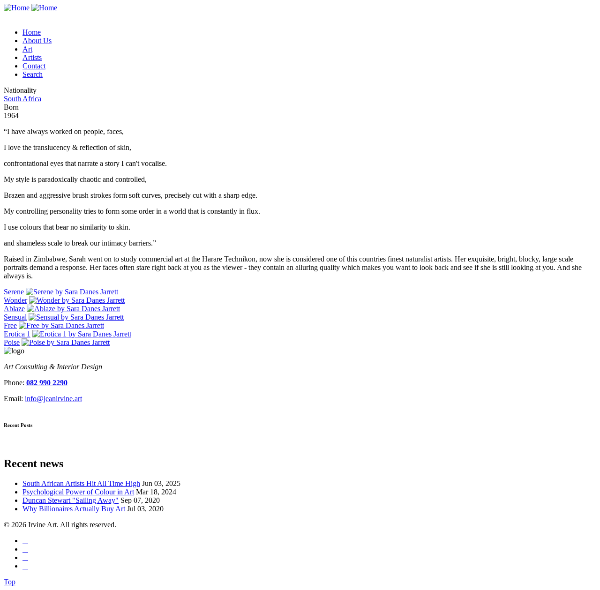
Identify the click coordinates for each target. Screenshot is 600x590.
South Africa (22, 99)
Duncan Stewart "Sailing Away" (70, 500)
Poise (12, 342)
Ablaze (14, 309)
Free (10, 325)
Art (27, 49)
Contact (33, 66)
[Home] (30, 8)
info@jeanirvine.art (53, 399)
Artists (32, 57)
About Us (37, 41)
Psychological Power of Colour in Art (78, 492)
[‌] (25, 541)
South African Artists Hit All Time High (81, 483)
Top (9, 582)
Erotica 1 (17, 334)
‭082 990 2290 (47, 383)
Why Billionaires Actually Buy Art (73, 509)
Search (32, 74)
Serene (14, 292)
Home (31, 32)
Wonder (15, 300)
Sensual (15, 317)
